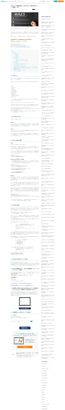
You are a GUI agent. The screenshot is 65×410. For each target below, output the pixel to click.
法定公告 (17, 56)
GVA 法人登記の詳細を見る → (24, 308)
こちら (30, 47)
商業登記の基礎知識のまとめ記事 (24, 3)
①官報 (17, 58)
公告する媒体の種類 (16, 57)
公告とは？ (15, 52)
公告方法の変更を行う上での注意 (18, 65)
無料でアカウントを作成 (60, 1)
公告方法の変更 (16, 62)
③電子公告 (17, 61)
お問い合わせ (55, 1)
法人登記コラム (17, 3)
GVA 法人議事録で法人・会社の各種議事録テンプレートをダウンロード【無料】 (25, 66)
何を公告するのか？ (16, 53)
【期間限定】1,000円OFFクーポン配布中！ (20, 69)
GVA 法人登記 (12, 3)
